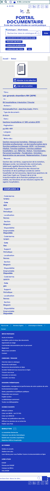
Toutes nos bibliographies (10, 402)
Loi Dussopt (40, 146)
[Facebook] (38, 6)
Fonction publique (18, 148)
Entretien (38, 153)
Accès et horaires (7, 337)
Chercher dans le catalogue (11, 362)
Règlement (5, 348)
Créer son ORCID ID (8, 416)
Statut (30, 151)
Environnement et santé (10, 389)
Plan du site (4, 325)
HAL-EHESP (5, 470)
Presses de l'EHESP (8, 465)
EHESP (4, 463)
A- (8, 6)
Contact (3, 329)
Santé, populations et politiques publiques (15, 391)
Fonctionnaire (39, 151)
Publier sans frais (7, 423)
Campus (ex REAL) (7, 468)
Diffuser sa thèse (7, 410)
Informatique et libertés (35, 325)
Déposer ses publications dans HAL (13, 418)
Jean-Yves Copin (25, 109)
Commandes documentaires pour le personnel (17, 345)
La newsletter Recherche (10, 432)
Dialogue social (35, 142)
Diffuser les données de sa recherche (14, 421)
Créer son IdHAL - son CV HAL (11, 413)
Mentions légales (18, 325)
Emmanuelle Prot (10, 109)
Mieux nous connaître (9, 350)
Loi (15, 151)
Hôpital (6, 148)
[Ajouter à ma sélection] (15, 80)
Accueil (5, 58)
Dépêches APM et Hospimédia (12, 440)
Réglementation (33, 155)
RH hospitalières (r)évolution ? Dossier (19, 102)
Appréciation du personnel (14, 155)
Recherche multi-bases (9, 364)
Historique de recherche (10, 2)
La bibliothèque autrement (10, 399)
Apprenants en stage (9, 343)
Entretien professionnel (13, 144)
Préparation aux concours (10, 394)
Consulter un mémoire (16, 45)
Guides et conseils (7, 449)
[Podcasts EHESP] (46, 6)
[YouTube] (42, 6)
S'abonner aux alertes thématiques (13, 435)
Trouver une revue (14, 41)
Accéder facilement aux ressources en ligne (16, 370)
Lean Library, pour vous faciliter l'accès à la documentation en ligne (24, 454)
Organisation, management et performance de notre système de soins (25, 386)
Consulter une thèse (15, 49)
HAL (29, 49)
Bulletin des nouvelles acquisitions (13, 437)
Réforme (22, 151)
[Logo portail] (25, 11)
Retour (13, 58)
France (44, 155)
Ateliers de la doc (7, 451)
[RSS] (29, 6)
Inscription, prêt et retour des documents (15, 340)
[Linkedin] (34, 6)
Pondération (27, 153)
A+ (12, 6)
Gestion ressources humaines (15, 142)
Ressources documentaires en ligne (21, 38)
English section (7, 396)
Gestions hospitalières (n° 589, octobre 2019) (21, 122)
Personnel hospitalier (12, 153)
